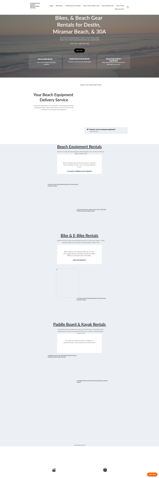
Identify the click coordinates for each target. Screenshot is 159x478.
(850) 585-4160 (84, 43)
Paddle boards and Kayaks (73, 5)
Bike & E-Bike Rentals (45, 59)
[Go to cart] (128, 7)
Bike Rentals (59, 5)
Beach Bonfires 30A (107, 5)
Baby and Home (119, 9)
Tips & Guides (120, 5)
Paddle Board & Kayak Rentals (79, 59)
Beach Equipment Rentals (79, 147)
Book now (79, 50)
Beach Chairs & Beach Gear (91, 5)
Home (51, 5)
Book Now (152, 474)
